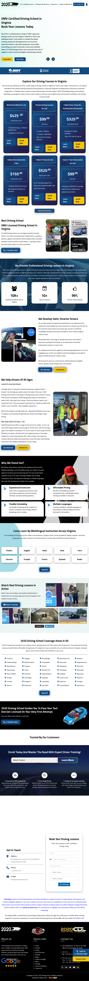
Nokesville (80, 670)
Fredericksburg (11, 662)
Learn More (9, 142)
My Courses (69, 4)
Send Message (64, 884)
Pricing (38, 4)
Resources (54, 4)
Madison (80, 658)
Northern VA (46, 670)
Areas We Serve (44, 4)
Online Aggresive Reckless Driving (80, 47)
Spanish (62, 559)
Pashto (9, 550)
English (27, 550)
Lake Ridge (27, 677)
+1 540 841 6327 (79, 4)
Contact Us (62, 4)
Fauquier (27, 666)
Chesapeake (46, 662)
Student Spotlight (40, 959)
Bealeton (80, 677)
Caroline (9, 681)
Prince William (11, 673)
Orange (9, 677)
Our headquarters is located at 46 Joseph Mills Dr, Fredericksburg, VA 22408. (74, 946)
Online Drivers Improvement (79, 41)
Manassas (80, 673)
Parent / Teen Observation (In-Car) (57, 24)
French (44, 559)
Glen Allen (45, 685)
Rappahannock (82, 662)
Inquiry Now (7, 59)
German (9, 559)
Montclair (80, 666)
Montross (62, 681)
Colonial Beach (64, 685)
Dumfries (27, 673)
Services (37, 948)
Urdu (62, 550)
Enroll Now (22, 142)
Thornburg (62, 670)
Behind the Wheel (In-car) (58, 17)
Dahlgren (62, 673)
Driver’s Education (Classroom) (80, 17)
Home (21, 4)
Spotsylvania (11, 666)
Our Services (45, 369)
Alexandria (62, 662)
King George (11, 670)
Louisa (26, 670)
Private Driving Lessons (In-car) (57, 41)
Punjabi (27, 559)
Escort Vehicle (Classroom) (79, 23)
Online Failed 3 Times (79, 35)
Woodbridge (46, 658)
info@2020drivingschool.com (19, 879)
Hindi (44, 550)
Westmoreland (29, 662)
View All (45, 569)
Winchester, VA (64, 658)
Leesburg (45, 677)
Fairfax (44, 666)
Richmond (27, 685)
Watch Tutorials (11, 604)
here (34, 405)
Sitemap (37, 963)
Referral (37, 954)
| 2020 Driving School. (44, 975)
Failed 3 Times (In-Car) (79, 29)
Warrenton (80, 685)
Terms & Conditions (41, 966)
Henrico (9, 685)
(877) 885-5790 (78, 918)
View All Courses (67, 55)
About (37, 961)
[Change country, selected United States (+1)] (51, 859)
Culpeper (27, 658)
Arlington (27, 681)
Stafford (10, 658)
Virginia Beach (46, 673)
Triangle (79, 681)
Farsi (80, 550)
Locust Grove (63, 677)
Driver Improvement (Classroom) (57, 32)
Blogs (37, 957)
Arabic (79, 559)
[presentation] (48, 59)
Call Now (21, 59)
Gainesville (45, 681)
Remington (63, 666)
